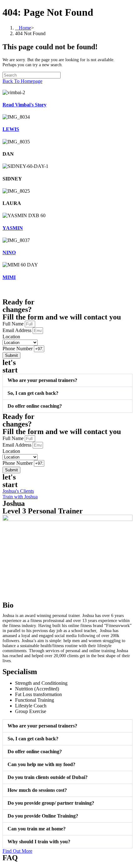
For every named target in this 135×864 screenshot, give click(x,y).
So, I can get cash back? (33, 393)
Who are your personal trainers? (42, 380)
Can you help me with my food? (41, 764)
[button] (67, 380)
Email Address (18, 330)
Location (11, 336)
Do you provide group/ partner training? (51, 803)
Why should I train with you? (39, 841)
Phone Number (18, 348)
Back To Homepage (22, 81)
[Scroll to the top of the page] (4, 86)
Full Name (14, 323)
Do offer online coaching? (35, 406)
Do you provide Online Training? (43, 815)
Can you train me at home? (37, 828)
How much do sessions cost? (37, 790)
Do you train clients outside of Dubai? (48, 777)
